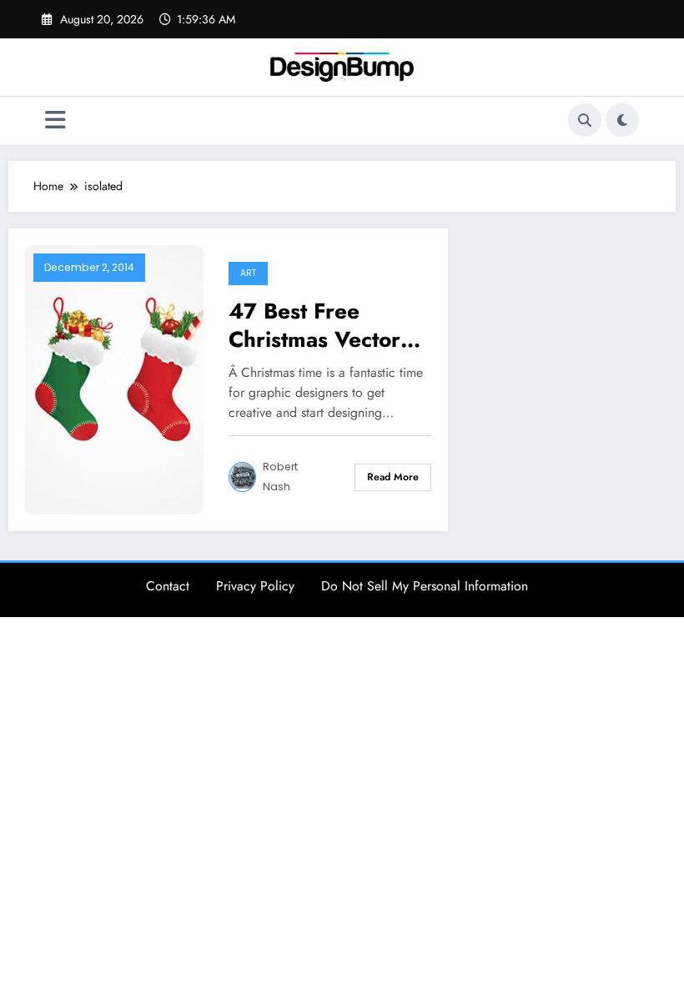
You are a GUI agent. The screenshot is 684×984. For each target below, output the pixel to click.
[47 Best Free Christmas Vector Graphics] (114, 377)
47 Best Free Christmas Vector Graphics (314, 325)
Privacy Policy (255, 585)
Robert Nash (280, 476)
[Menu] (55, 120)
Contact (167, 585)
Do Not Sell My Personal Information (424, 585)
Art (248, 273)
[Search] (584, 120)
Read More (393, 476)
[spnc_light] (622, 120)
